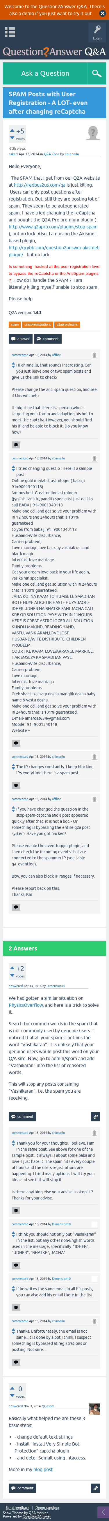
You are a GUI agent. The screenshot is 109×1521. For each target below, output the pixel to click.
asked (13, 154)
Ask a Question (45, 73)
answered (16, 986)
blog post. (43, 1469)
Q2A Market (38, 1513)
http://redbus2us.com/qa (39, 184)
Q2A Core (51, 154)
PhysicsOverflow (26, 1005)
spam (15, 324)
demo (28, 13)
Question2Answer (37, 1516)
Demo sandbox (47, 1508)
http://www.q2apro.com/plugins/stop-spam (53, 226)
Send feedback (17, 1508)
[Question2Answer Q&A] (54, 49)
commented (20, 355)
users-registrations (37, 324)
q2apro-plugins (67, 324)
